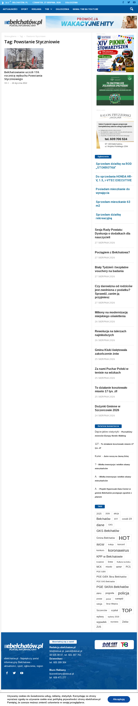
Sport (24, 9)
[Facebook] (123, 2)
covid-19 (127, 519)
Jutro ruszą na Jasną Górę (116, 456)
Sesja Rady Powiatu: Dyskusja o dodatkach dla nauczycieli (112, 233)
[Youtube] (134, 2)
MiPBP (119, 567)
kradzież (100, 562)
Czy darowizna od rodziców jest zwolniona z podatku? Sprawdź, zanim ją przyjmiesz (113, 292)
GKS (110, 525)
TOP (127, 610)
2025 (99, 513)
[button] (131, 9)
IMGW (100, 544)
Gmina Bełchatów (105, 538)
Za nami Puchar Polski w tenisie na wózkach (111, 370)
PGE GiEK (101, 572)
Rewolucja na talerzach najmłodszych (110, 333)
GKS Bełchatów (107, 531)
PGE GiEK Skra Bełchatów (111, 576)
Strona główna (10, 36)
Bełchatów (103, 519)
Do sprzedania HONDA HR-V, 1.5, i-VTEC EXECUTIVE (114, 178)
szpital (114, 610)
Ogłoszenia (71, 2)
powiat (99, 599)
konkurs (100, 550)
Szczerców (101, 610)
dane (100, 525)
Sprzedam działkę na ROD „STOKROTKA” (114, 165)
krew (110, 561)
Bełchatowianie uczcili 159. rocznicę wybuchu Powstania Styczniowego (23, 75)
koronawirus (118, 550)
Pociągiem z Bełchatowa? (112, 252)
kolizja (111, 544)
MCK (99, 566)
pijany (99, 593)
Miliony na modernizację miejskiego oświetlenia (111, 314)
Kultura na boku (123, 562)
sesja (99, 603)
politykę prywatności (65, 699)
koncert (121, 544)
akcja (116, 513)
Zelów (125, 621)
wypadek (101, 621)
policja (123, 593)
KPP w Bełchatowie (109, 556)
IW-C (6, 83)
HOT (124, 538)
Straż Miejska (112, 604)
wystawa (114, 622)
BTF (116, 519)
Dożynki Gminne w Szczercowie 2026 (107, 408)
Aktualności (10, 9)
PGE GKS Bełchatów (105, 581)
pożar (108, 599)
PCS (128, 567)
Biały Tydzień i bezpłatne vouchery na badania (111, 269)
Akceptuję (119, 699)
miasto (109, 567)
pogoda (109, 593)
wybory (100, 616)
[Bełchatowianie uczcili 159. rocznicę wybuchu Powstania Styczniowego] (23, 58)
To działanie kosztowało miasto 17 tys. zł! (111, 389)
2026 (107, 513)
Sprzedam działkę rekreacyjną (108, 216)
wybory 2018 (113, 617)
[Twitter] (128, 2)
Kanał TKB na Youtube (85, 9)
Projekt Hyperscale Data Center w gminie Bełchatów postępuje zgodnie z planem (113, 493)
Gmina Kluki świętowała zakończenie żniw (111, 351)
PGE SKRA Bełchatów (112, 587)
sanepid (119, 598)
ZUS (98, 626)
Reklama (36, 9)
